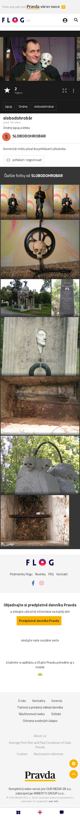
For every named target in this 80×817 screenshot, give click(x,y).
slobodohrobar (44, 106)
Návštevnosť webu (32, 714)
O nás (22, 700)
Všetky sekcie (50, 7)
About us (40, 736)
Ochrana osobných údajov (40, 720)
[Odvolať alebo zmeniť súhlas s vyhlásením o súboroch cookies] (73, 763)
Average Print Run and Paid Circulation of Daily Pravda (40, 745)
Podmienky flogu (21, 573)
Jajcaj (8, 106)
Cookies (22, 754)
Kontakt (62, 573)
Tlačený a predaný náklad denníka (40, 707)
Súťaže (56, 714)
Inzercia (57, 700)
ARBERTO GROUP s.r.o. (48, 793)
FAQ (51, 573)
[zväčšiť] (65, 91)
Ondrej (23, 106)
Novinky (40, 573)
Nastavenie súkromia (48, 754)
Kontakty (38, 700)
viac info (53, 801)
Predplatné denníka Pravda (39, 620)
